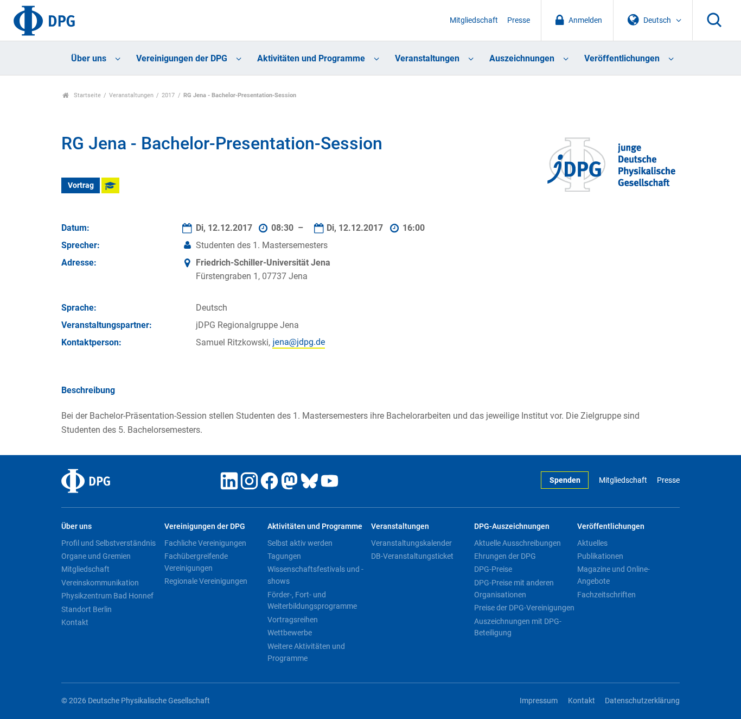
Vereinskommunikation (100, 582)
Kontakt (74, 622)
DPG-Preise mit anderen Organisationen (514, 588)
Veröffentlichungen (622, 58)
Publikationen (600, 556)
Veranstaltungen (427, 58)
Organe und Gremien (96, 556)
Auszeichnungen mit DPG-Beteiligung (517, 627)
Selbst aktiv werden (300, 543)
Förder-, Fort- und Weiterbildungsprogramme (312, 600)
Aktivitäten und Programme (311, 58)
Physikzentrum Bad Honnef (107, 595)
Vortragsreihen (292, 619)
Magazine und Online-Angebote (613, 575)
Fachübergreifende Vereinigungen (196, 562)
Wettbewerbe (289, 632)
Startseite (86, 95)
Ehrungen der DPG (505, 556)
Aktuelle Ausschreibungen (517, 543)
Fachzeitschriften (606, 594)
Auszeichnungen (521, 58)
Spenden (565, 480)
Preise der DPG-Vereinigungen (524, 607)
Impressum (539, 700)
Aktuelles (592, 543)
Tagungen (284, 556)
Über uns (88, 58)
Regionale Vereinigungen (205, 581)
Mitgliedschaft (474, 20)
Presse (518, 20)
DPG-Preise (493, 569)
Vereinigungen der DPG (181, 58)
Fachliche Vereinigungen (205, 543)
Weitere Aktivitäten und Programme (306, 652)
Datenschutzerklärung (642, 700)
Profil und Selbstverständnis (108, 543)
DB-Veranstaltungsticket (412, 556)
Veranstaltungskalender (411, 543)
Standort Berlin (86, 609)
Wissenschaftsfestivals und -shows (315, 575)
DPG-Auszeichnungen (512, 526)
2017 (168, 95)
